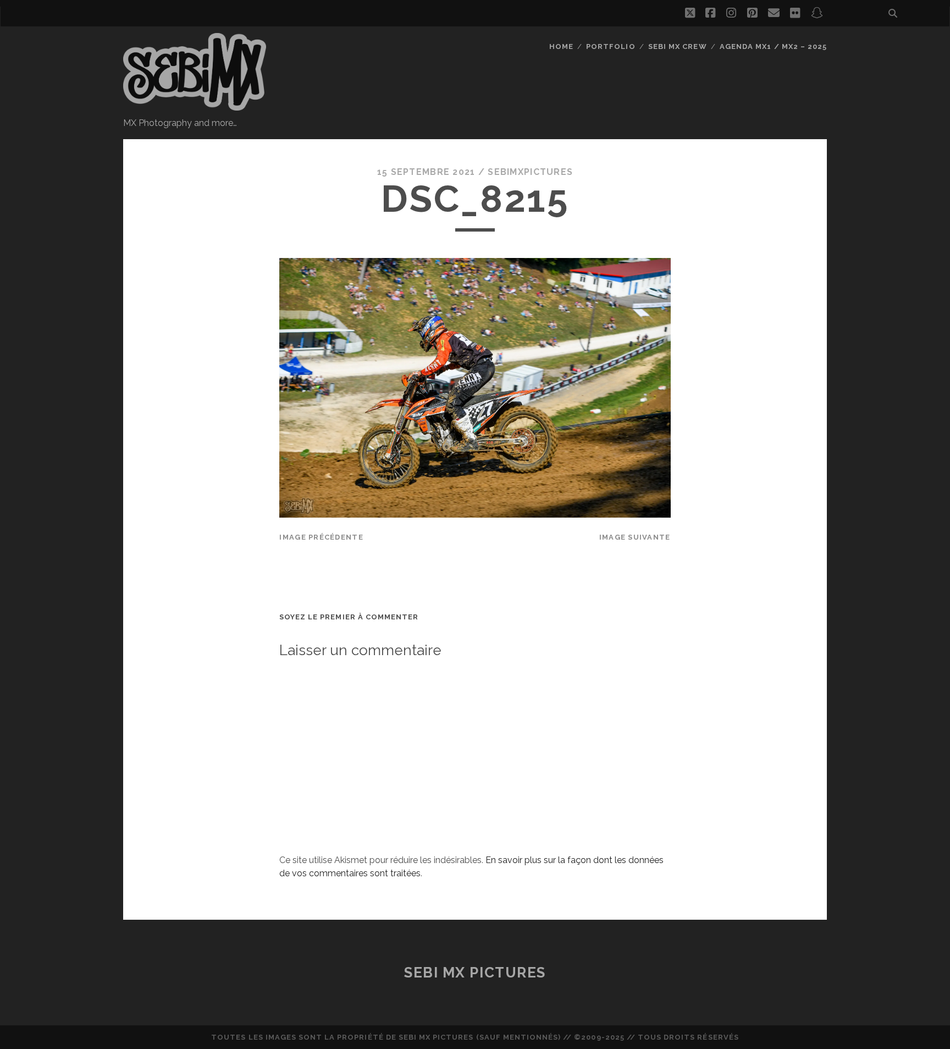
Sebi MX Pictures (475, 972)
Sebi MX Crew (677, 46)
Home (561, 46)
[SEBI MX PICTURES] (194, 105)
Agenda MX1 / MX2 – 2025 (773, 46)
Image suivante (635, 537)
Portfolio (610, 46)
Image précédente (321, 537)
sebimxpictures (530, 172)
